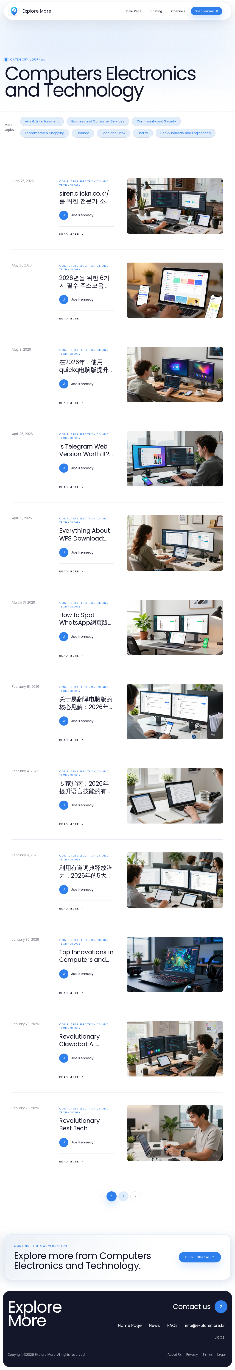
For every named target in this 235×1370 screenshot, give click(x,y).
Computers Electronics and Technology (84, 183)
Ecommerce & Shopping (44, 133)
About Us (175, 1354)
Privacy (192, 1354)
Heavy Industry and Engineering (185, 133)
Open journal (197, 1257)
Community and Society (156, 121)
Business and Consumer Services (97, 121)
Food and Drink (113, 133)
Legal (221, 1354)
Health (143, 133)
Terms (207, 1354)
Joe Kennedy (82, 215)
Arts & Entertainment (42, 121)
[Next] (135, 1196)
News (154, 1325)
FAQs (172, 1325)
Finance (83, 133)
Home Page (130, 1325)
